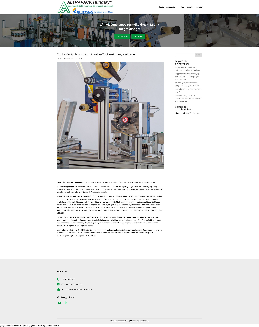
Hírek (182, 7)
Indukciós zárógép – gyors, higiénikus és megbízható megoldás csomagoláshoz (188, 98)
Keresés (198, 55)
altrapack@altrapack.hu (71, 284)
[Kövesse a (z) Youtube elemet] (59, 303)
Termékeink (171, 7)
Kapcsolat (198, 7)
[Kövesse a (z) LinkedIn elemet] (66, 303)
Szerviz (189, 7)
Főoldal (161, 7)
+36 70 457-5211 (68, 279)
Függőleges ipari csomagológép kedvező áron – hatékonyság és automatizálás (187, 76)
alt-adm (64, 58)
